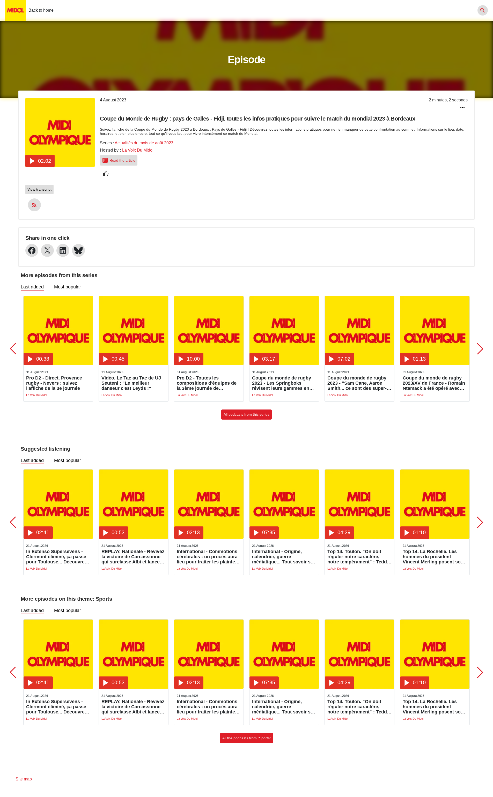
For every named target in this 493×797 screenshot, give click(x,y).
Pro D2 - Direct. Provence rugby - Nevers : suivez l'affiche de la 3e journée (54, 383)
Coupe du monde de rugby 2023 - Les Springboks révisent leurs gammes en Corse (281, 383)
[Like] (105, 174)
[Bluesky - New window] (78, 250)
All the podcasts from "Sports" (246, 738)
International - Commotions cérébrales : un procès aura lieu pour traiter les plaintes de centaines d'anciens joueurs (207, 556)
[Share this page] (462, 107)
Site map (24, 779)
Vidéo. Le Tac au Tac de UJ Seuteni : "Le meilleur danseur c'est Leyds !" (131, 383)
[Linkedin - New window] (62, 250)
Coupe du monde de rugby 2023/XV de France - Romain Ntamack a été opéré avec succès (434, 383)
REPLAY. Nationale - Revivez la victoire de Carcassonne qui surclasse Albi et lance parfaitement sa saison (132, 556)
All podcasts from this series (246, 414)
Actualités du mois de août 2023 (144, 143)
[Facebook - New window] (31, 250)
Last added (32, 286)
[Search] (482, 10)
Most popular (67, 286)
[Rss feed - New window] (34, 204)
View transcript (39, 189)
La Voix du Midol (137, 150)
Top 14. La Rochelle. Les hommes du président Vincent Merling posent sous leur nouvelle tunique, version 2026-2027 (434, 556)
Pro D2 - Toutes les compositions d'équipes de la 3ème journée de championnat (207, 383)
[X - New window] (47, 250)
